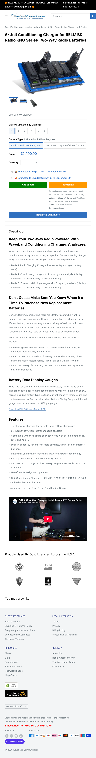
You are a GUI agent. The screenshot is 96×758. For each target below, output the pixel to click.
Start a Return (12, 621)
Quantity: (14, 162)
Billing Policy (59, 630)
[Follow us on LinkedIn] (21, 736)
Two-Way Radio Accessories (18, 27)
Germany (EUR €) (14, 706)
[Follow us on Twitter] (11, 736)
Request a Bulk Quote (48, 214)
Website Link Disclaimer (64, 634)
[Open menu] (6, 16)
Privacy (56, 626)
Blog (7, 657)
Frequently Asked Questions (20, 630)
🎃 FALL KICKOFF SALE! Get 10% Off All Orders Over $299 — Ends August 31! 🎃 (32, 4)
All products (40, 27)
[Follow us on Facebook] (6, 736)
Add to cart (28, 184)
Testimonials (11, 662)
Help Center (11, 675)
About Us (57, 653)
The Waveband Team (63, 662)
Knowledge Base (14, 670)
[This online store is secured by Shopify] (11, 684)
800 (35, 725)
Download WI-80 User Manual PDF (27, 409)
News (8, 653)
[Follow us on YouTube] (16, 736)
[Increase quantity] (36, 162)
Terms (55, 621)
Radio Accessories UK (63, 657)
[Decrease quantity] (23, 162)
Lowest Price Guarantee (17, 634)
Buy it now (68, 184)
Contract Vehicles (14, 639)
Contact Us (58, 666)
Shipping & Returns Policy (18, 626)
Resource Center (14, 666)
